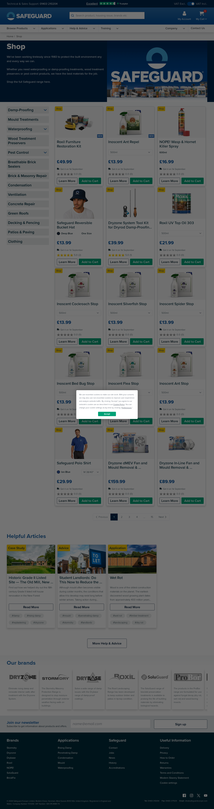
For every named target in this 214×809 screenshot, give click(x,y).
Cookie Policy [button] (119, 404)
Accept (107, 413)
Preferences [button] (127, 407)
